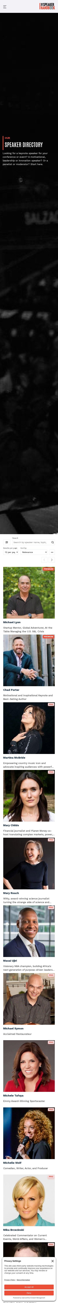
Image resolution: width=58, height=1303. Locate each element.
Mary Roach (11, 893)
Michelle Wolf (12, 1162)
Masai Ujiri (10, 960)
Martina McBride (14, 757)
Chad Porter (11, 689)
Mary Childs (11, 825)
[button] (3, 6)
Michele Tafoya (13, 1095)
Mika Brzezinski (13, 1229)
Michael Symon (13, 1028)
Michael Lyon (12, 622)
